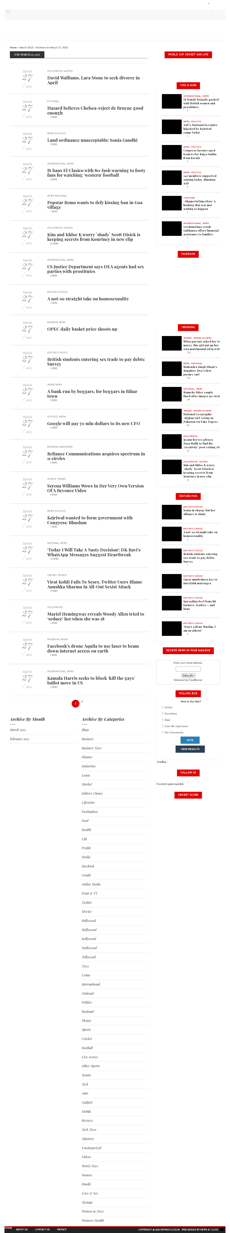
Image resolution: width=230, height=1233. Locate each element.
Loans (86, 775)
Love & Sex (90, 1193)
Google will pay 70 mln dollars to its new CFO (93, 423)
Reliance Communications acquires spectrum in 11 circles (96, 456)
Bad (167, 719)
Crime (86, 975)
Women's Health (93, 1220)
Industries (65, 447)
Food (85, 820)
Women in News (93, 1211)
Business (52, 447)
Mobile (86, 1111)
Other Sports (91, 1066)
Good (168, 707)
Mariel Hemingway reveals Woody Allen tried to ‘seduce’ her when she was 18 (95, 616)
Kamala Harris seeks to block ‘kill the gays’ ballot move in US (91, 680)
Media (62, 417)
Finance (87, 757)
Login (208, 3)
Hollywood (55, 71)
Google (52, 417)
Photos (86, 1020)
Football (53, 102)
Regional (61, 196)
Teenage (87, 1202)
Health (86, 830)
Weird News (54, 385)
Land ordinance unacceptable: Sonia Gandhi (92, 140)
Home (13, 47)
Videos (86, 1157)
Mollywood (89, 948)
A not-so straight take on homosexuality (88, 298)
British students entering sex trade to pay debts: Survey (96, 361)
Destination (90, 812)
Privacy (61, 1230)
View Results (190, 749)
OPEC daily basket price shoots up (82, 329)
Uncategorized (91, 1148)
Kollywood (89, 939)
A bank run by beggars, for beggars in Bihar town (92, 393)
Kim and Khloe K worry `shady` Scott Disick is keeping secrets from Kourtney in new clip (93, 237)
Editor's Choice (57, 292)
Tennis (61, 479)
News (50, 134)
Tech (85, 1084)
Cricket (52, 575)
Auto (85, 1093)
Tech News (89, 1129)
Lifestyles (88, 802)
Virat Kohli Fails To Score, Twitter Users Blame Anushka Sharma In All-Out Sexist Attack (94, 584)
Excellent (171, 713)
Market (87, 784)
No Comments (174, 732)
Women (87, 1175)
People (86, 848)
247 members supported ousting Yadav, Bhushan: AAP (200, 179)
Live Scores (90, 1057)
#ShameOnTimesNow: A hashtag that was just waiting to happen (199, 205)
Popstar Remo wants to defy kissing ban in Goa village (94, 204)
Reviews (87, 1120)
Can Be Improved (176, 726)
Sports (51, 479)
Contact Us (42, 1230)
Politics (60, 134)
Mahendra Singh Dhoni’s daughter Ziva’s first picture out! (200, 370)
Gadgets (87, 1102)
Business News (56, 323)
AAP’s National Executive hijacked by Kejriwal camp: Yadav (200, 128)
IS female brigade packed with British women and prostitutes (201, 103)
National (53, 543)
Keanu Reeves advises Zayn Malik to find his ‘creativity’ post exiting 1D (201, 443)
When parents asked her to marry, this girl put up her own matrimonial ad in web (201, 345)
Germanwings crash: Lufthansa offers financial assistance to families (201, 230)
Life (84, 839)
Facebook (53, 640)
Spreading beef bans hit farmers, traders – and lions (199, 605)
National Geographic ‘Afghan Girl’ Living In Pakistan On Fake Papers (200, 418)
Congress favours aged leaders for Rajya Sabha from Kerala (200, 154)
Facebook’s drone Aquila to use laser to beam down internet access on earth (93, 648)
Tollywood (89, 957)
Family (86, 1184)
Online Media (91, 884)
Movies (68, 71)
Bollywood (89, 920)
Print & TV (90, 893)
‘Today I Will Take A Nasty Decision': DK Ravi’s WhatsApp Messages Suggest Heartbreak (94, 552)
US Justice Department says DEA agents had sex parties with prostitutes (95, 269)
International (56, 164)
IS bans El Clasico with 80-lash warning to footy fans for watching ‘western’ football (96, 172)
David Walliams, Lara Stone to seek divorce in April (93, 80)
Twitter (87, 902)
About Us (21, 1230)
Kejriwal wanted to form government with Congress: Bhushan (90, 520)
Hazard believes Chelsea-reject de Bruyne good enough (95, 110)
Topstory (88, 1139)
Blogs (85, 730)
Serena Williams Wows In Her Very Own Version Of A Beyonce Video (95, 488)
